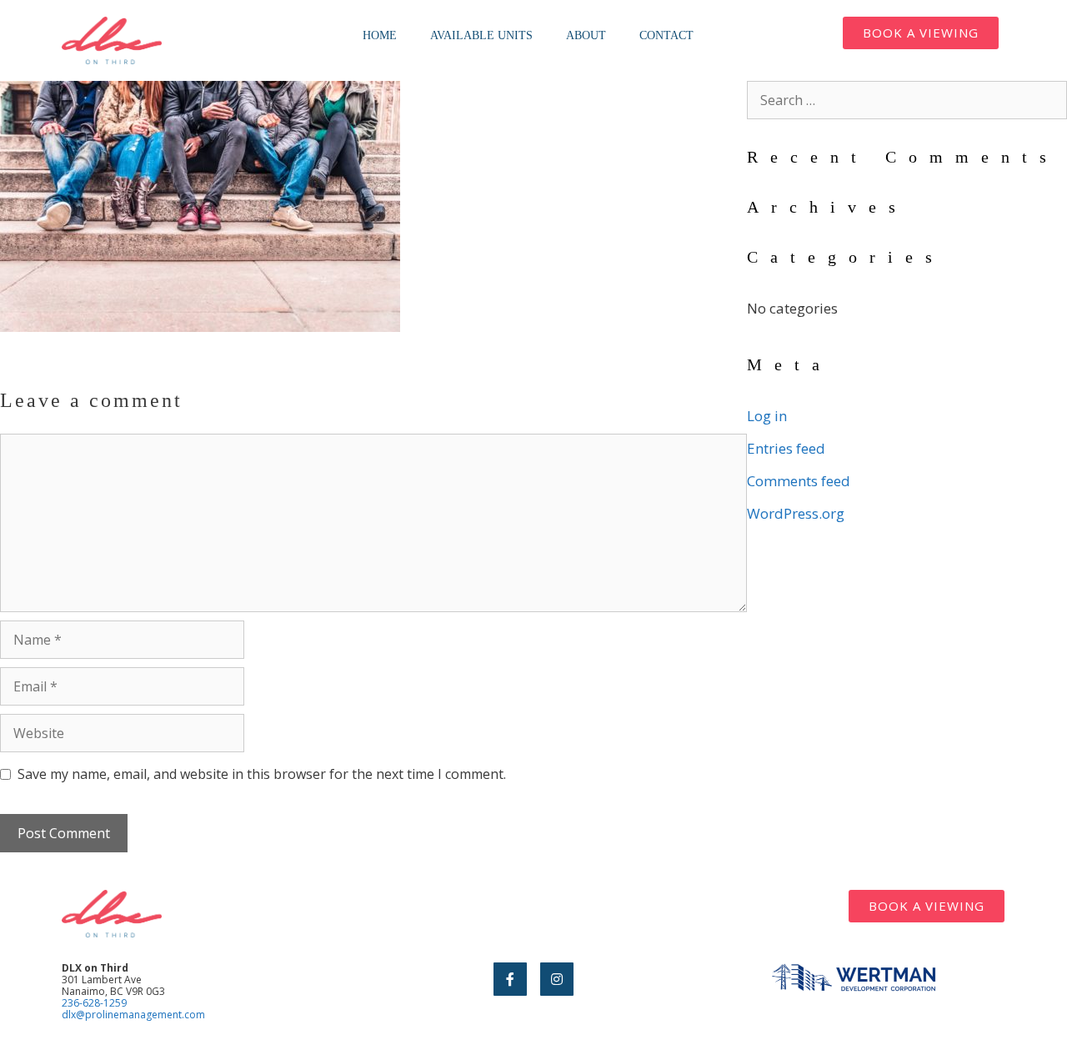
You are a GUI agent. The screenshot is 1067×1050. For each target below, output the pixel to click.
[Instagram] (557, 979)
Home (380, 35)
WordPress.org (795, 513)
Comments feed (798, 480)
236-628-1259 (94, 1003)
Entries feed (786, 448)
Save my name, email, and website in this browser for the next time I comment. (262, 774)
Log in (767, 415)
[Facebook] (510, 979)
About (586, 35)
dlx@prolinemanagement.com (133, 1014)
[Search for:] (907, 99)
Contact (666, 35)
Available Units (481, 35)
